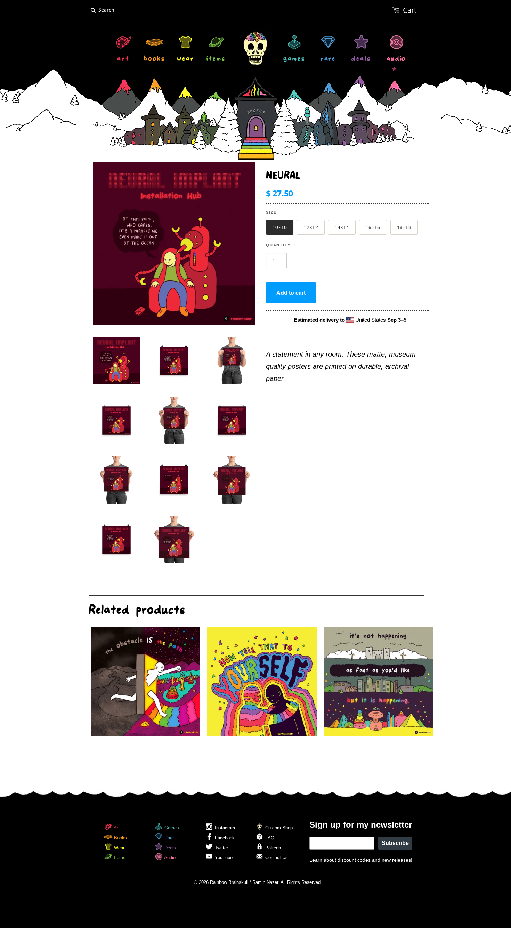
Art (116, 827)
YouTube (223, 857)
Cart (409, 10)
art (123, 59)
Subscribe (395, 843)
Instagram (224, 827)
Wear (118, 847)
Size (271, 212)
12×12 (310, 227)
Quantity (278, 245)
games (294, 59)
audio (396, 59)
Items (119, 857)
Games (171, 827)
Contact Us (276, 857)
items (216, 59)
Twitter (220, 847)
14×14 (342, 227)
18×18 (404, 227)
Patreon (272, 847)
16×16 (373, 227)
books (154, 59)
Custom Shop (278, 827)
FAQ (269, 837)
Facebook (224, 837)
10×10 (280, 227)
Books (120, 837)
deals (361, 59)
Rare (168, 837)
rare (328, 59)
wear (185, 59)
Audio (169, 857)
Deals (169, 847)
